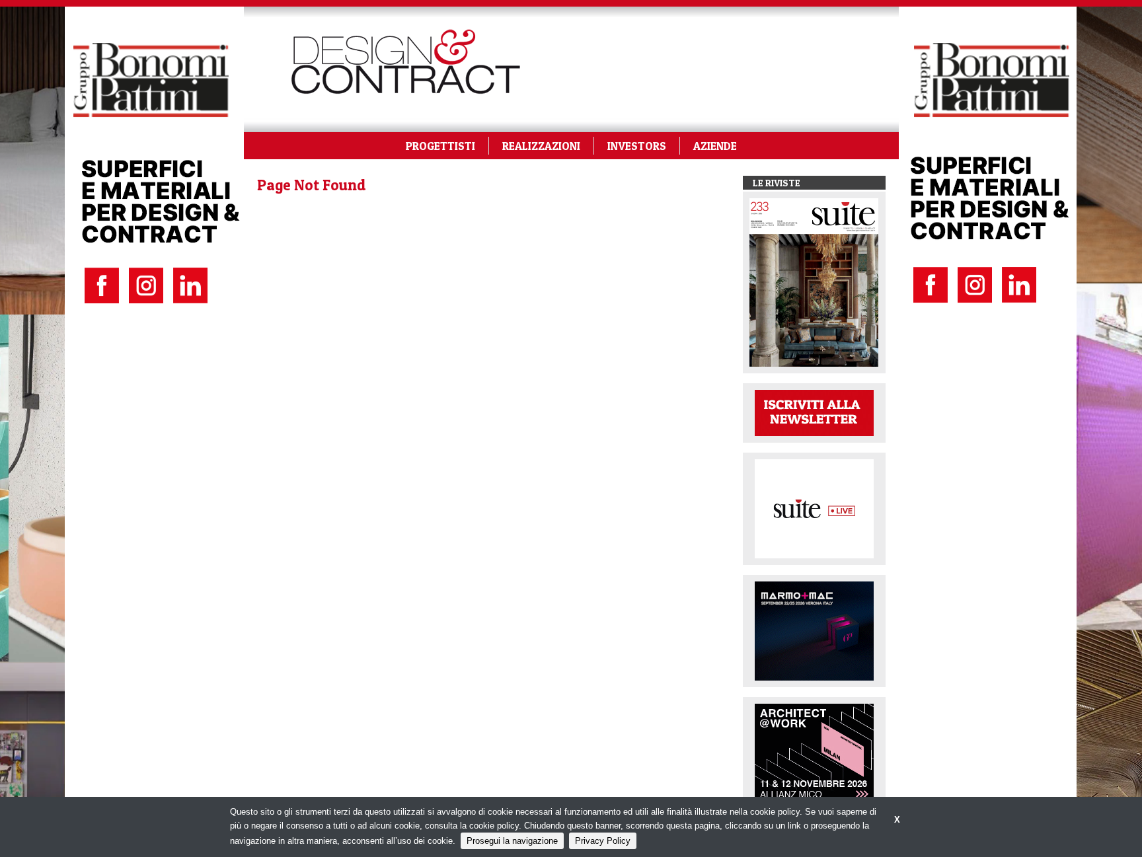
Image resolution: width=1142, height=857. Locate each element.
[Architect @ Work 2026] (814, 752)
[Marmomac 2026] (814, 630)
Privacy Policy (602, 841)
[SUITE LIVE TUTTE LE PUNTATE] (814, 507)
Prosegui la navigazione (512, 841)
